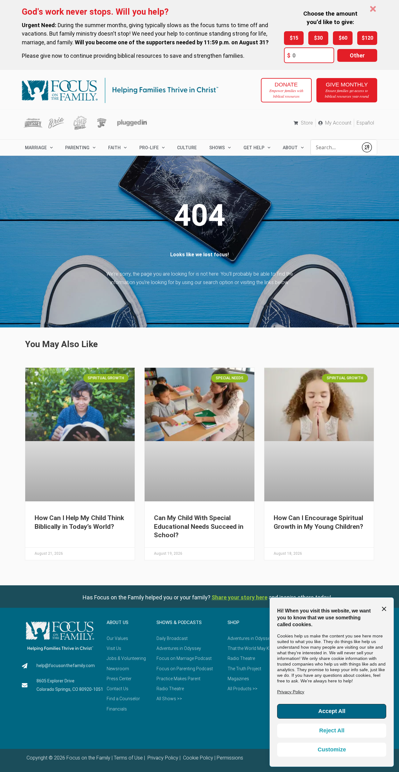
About (290, 147)
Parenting (77, 147)
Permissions (230, 758)
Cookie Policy (197, 758)
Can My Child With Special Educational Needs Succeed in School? (198, 526)
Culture (187, 147)
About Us (117, 622)
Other (357, 55)
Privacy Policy (162, 758)
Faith (114, 147)
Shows (217, 147)
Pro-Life (149, 147)
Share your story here (239, 597)
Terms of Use (128, 758)
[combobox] (334, 147)
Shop (233, 622)
